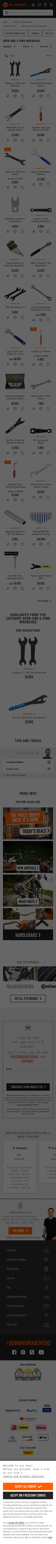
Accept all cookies (25, 1486)
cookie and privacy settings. (24, 1476)
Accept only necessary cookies (28, 1495)
